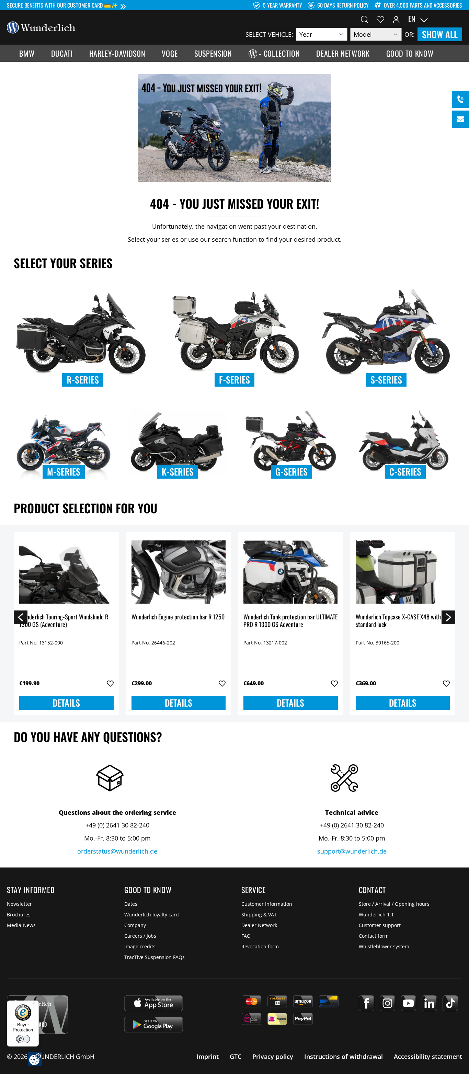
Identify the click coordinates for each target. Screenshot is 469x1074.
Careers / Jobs (140, 936)
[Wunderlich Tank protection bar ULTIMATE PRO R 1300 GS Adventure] (290, 572)
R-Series (83, 379)
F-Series (234, 379)
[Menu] (35, 1005)
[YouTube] (408, 1003)
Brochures (19, 914)
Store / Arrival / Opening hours (394, 904)
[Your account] (396, 18)
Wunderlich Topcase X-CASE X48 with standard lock (398, 621)
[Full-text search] (365, 18)
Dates (130, 904)
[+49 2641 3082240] (460, 99)
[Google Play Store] (153, 1024)
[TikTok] (450, 1003)
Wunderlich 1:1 (376, 914)
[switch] (23, 1039)
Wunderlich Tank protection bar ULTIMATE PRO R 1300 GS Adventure (290, 621)
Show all (440, 34)
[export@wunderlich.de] (460, 119)
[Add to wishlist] (110, 683)
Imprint (207, 1056)
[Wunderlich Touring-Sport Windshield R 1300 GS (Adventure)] (66, 572)
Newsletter (19, 904)
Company (135, 925)
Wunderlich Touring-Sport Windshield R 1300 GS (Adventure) (63, 621)
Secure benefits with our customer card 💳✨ (62, 5)
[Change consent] (35, 1059)
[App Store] (153, 1003)
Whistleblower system (384, 946)
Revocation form (260, 946)
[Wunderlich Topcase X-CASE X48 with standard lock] (403, 572)
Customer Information (266, 904)
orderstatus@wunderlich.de (117, 851)
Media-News (21, 925)
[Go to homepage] (41, 27)
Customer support (380, 925)
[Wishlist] (380, 18)
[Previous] (20, 617)
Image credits (140, 946)
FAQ (246, 936)
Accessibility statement (428, 1056)
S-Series (386, 379)
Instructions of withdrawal (343, 1056)
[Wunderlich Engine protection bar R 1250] (178, 572)
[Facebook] (366, 1003)
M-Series (63, 471)
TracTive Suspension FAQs (154, 957)
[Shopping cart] (458, 19)
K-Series (178, 471)
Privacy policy (272, 1056)
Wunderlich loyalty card (151, 914)
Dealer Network (259, 925)
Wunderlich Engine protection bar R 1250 (178, 617)
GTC (235, 1056)
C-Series (405, 471)
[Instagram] (387, 1003)
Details (66, 702)
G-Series (291, 471)
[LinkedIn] (429, 1003)
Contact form (374, 936)
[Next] (448, 617)
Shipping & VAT (259, 914)
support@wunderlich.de (352, 851)
